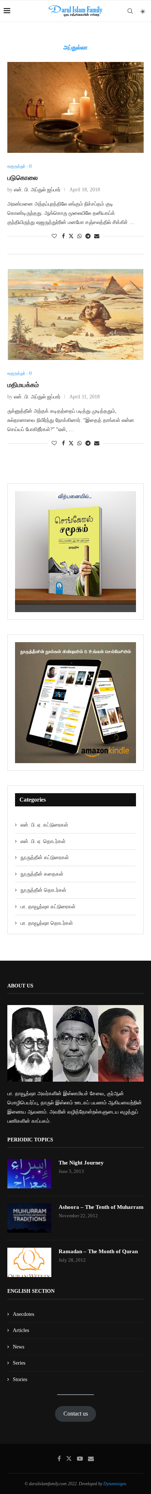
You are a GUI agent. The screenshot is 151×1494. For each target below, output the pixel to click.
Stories (20, 1379)
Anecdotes (23, 1314)
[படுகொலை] (75, 107)
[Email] (91, 1458)
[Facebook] (59, 1458)
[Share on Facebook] (63, 236)
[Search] (130, 11)
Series (19, 1363)
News (18, 1347)
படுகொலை (22, 177)
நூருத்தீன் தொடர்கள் (43, 890)
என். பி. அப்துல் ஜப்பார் (37, 189)
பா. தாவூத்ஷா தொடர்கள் (47, 923)
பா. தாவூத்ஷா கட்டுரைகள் (48, 906)
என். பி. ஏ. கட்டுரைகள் (44, 825)
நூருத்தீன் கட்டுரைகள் (45, 857)
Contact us (75, 1413)
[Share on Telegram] (88, 236)
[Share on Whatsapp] (79, 236)
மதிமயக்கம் (23, 385)
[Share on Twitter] (71, 236)
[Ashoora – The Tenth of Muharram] (29, 1218)
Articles (21, 1330)
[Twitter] (69, 1458)
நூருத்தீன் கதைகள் (42, 874)
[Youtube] (80, 1458)
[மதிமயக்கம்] (75, 314)
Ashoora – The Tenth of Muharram (101, 1207)
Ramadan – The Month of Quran (98, 1251)
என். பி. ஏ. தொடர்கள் (43, 841)
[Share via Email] (96, 236)
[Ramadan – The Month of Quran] (29, 1262)
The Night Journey (81, 1163)
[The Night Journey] (29, 1173)
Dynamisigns (114, 1483)
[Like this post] (54, 236)
